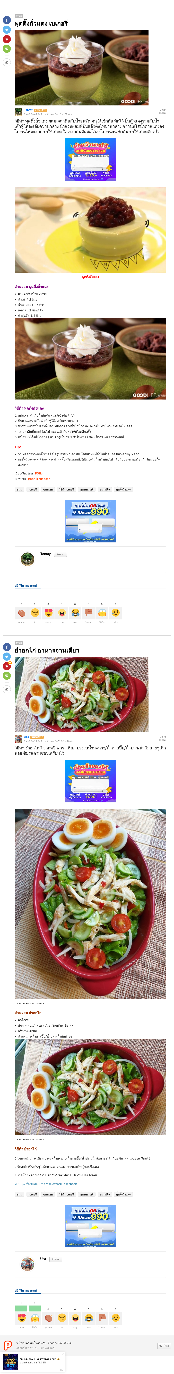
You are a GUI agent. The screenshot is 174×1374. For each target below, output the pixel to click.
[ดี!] (34, 613)
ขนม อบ (48, 489)
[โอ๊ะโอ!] (101, 613)
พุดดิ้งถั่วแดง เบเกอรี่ (41, 23)
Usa (26, 736)
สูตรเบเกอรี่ (86, 489)
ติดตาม (60, 554)
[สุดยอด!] (21, 613)
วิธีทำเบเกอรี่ (66, 489)
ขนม (19, 489)
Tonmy (28, 109)
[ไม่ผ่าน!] (88, 613)
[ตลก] (75, 613)
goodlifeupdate (39, 479)
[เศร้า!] (115, 613)
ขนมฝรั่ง (105, 489)
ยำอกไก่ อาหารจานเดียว (47, 650)
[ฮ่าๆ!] (61, 613)
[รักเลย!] (48, 613)
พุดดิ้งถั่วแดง (123, 489)
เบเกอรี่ (33, 489)
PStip (38, 473)
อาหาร (19, 16)
